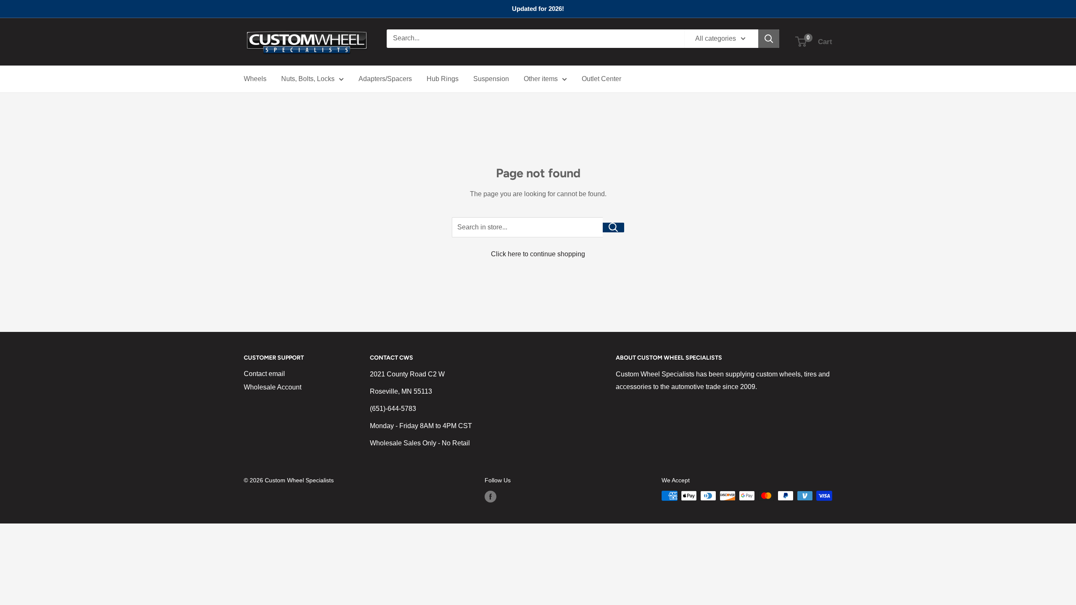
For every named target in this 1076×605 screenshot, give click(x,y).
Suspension (491, 78)
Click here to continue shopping (538, 254)
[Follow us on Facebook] (490, 496)
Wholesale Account (272, 387)
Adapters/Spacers (385, 78)
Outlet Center (601, 78)
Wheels (255, 78)
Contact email (264, 373)
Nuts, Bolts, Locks (308, 78)
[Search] (768, 38)
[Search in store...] (613, 227)
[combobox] (535, 38)
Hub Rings (443, 78)
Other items (541, 78)
